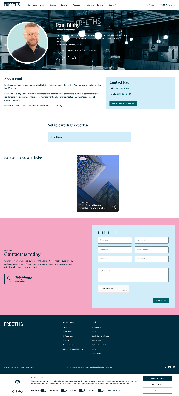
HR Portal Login (67, 336)
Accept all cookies (157, 379)
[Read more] (98, 183)
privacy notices (107, 367)
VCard (71, 58)
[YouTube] (169, 367)
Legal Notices (96, 340)
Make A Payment (68, 345)
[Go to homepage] (12, 7)
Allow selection (157, 385)
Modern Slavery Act (99, 345)
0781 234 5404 (89, 50)
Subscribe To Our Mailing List (72, 349)
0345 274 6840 (67, 50)
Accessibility (96, 327)
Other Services (68, 322)
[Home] (13, 326)
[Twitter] (165, 367)
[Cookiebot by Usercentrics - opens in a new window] (17, 392)
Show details (112, 390)
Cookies (94, 332)
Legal (94, 322)
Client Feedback (68, 332)
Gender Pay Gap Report (100, 336)
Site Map (95, 349)
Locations (66, 340)
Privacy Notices (97, 353)
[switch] (64, 390)
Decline (157, 391)
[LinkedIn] (174, 367)
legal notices (97, 367)
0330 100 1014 (20, 281)
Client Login (66, 327)
